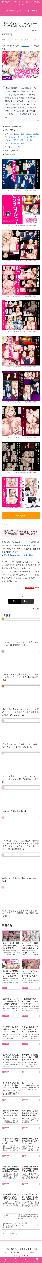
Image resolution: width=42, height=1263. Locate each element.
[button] (27, 601)
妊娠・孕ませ (30, 140)
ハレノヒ (25, 46)
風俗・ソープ (23, 137)
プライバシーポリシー (11, 1252)
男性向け (33, 137)
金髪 (21, 140)
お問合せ (31, 1252)
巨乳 (22, 134)
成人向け (8, 140)
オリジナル (7, 35)
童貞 (16, 140)
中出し (28, 134)
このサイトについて (21, 1256)
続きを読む (21, 515)
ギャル (16, 134)
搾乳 (23, 143)
